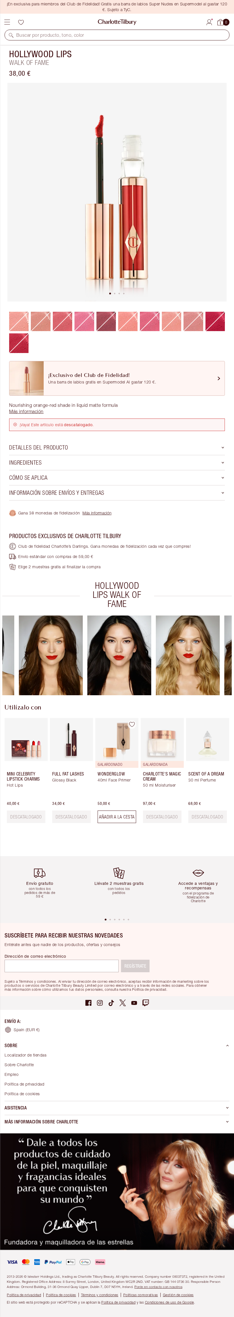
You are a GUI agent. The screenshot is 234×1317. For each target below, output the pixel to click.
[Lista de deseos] (21, 22)
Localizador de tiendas (26, 1055)
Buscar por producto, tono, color (50, 35)
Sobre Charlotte (19, 1064)
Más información (97, 512)
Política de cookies (22, 1093)
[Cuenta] (209, 21)
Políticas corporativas (140, 1295)
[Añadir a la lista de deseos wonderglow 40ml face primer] (132, 724)
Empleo (12, 1074)
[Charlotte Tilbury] (117, 22)
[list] (117, 192)
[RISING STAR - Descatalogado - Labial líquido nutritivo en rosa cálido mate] (128, 321)
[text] (26, 816)
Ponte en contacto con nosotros (158, 1287)
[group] (51, 655)
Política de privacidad (24, 1084)
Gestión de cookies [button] (178, 1295)
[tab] (110, 293)
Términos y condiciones (99, 1295)
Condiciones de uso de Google (169, 1302)
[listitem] (117, 192)
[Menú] (7, 22)
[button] (11, 35)
